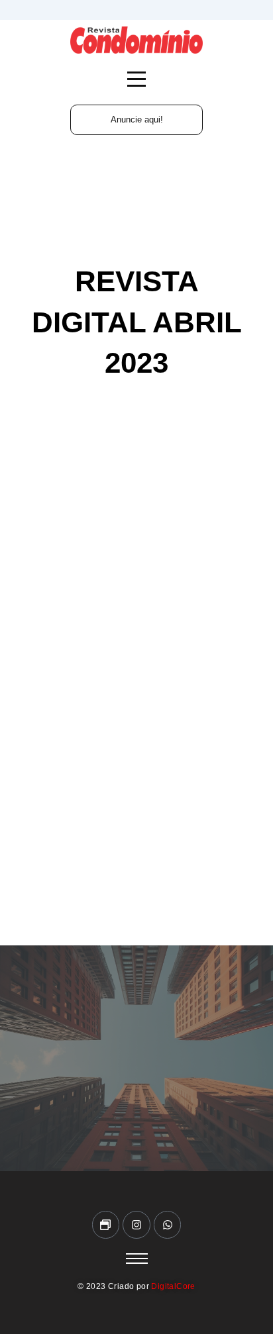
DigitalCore (173, 1286)
